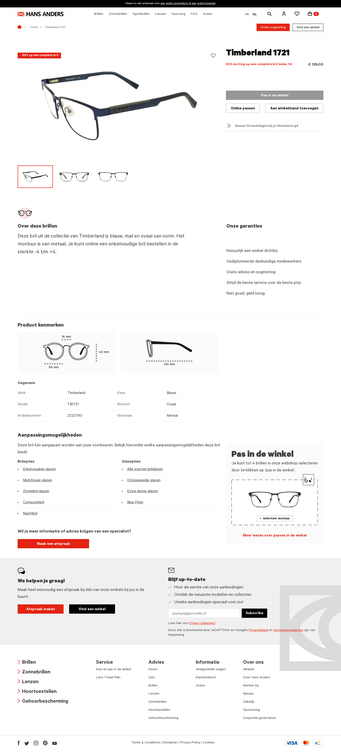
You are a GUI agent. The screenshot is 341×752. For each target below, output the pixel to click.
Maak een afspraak (53, 544)
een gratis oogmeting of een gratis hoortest (188, 3)
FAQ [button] (194, 14)
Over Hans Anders (256, 678)
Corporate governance (259, 718)
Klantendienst (206, 678)
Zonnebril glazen (36, 491)
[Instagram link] (36, 743)
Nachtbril (30, 513)
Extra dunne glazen (142, 491)
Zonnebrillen (34, 673)
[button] (284, 13)
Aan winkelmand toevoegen (294, 109)
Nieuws (248, 694)
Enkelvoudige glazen (39, 469)
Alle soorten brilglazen (145, 469)
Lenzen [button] (160, 14)
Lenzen (28, 682)
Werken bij (251, 686)
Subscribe (254, 613)
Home (34, 27)
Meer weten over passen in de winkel (275, 536)
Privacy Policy (190, 743)
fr (247, 15)
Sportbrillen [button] (141, 14)
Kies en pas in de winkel (113, 670)
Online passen (243, 109)
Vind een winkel (307, 28)
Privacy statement (202, 623)
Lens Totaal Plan (108, 678)
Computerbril (33, 502)
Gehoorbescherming (43, 702)
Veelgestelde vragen (211, 670)
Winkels (248, 670)
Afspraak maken (40, 609)
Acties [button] (207, 14)
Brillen (27, 663)
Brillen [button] (98, 14)
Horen (153, 670)
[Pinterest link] (45, 743)
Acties (200, 686)
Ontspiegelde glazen (144, 480)
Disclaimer (170, 743)
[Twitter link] (26, 743)
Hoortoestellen (37, 692)
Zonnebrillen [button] (118, 14)
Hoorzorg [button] (178, 14)
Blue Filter (135, 502)
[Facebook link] (19, 743)
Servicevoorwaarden (288, 630)
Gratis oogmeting (273, 28)
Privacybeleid (258, 630)
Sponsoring (251, 710)
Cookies (209, 743)
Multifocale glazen (37, 480)
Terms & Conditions (145, 743)
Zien (151, 678)
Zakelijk (248, 702)
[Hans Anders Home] (41, 14)
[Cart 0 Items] (310, 13)
